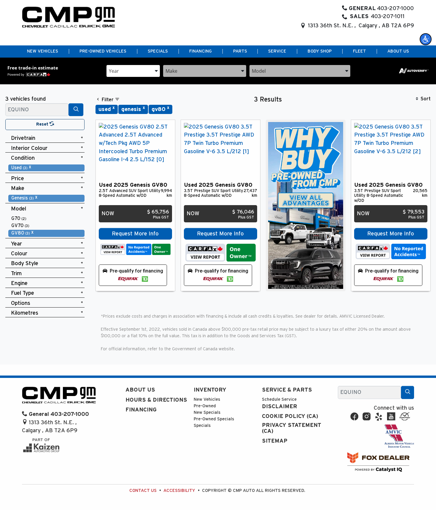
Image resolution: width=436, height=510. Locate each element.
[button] (426, 39)
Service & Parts (287, 390)
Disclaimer (279, 406)
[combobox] (133, 70)
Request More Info (135, 234)
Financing (141, 410)
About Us (140, 390)
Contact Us (143, 490)
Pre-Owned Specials (214, 419)
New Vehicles (207, 399)
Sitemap (274, 441)
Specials (202, 425)
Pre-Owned (205, 406)
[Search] (76, 109)
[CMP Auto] (68, 17)
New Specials (207, 412)
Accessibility (179, 490)
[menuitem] (46, 168)
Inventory (210, 390)
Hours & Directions (156, 400)
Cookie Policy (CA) (290, 416)
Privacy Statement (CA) (291, 428)
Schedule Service (279, 399)
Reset (43, 124)
